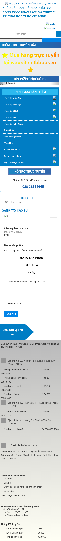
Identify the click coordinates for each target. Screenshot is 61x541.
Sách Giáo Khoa (12, 149)
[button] (4, 83)
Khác (31, 272)
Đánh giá (31, 265)
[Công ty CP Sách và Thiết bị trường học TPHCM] (30, 3)
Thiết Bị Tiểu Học (12, 104)
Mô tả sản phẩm (31, 257)
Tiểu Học (8, 143)
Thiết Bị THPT (11, 117)
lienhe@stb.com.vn (27, 445)
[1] (53, 214)
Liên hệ (7, 482)
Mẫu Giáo (9, 130)
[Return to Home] (5, 198)
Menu (54, 42)
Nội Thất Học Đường (14, 162)
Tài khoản (8, 478)
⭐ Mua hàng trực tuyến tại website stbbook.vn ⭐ (30, 62)
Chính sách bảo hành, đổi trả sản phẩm (23, 486)
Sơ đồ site (9, 490)
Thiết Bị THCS (11, 111)
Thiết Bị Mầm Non (13, 98)
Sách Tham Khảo (12, 156)
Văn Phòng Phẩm (12, 136)
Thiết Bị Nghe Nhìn (13, 124)
